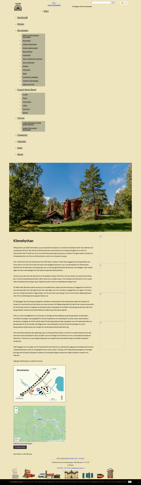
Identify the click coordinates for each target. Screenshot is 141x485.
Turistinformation (20, 447)
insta (75, 458)
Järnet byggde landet (30, 48)
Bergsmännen (27, 51)
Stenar (25, 98)
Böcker (20, 24)
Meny (54, 3)
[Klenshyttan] (70, 231)
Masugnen (26, 70)
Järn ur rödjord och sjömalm (32, 59)
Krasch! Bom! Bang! (26, 89)
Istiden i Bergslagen (30, 44)
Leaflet (52, 441)
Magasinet (22, 135)
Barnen (25, 113)
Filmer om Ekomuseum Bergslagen (31, 36)
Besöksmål (22, 17)
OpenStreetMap (60, 441)
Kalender (21, 141)
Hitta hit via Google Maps (22, 443)
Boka (19, 147)
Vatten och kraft (28, 84)
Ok (130, 482)
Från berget (27, 102)
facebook (70, 458)
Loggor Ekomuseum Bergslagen (30, 129)
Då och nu (26, 109)
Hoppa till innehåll (54, 5)
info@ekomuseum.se (77, 468)
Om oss (20, 117)
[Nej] (138, 482)
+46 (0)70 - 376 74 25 (63, 468)
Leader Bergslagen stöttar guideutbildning (32, 123)
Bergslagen (22, 30)
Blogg (20, 154)
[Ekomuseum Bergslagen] (28, 6)
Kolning (25, 66)
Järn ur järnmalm (28, 62)
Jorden (25, 94)
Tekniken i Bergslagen (30, 81)
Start (46, 11)
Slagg (25, 73)
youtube (81, 458)
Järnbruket (27, 55)
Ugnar (25, 105)
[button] (39, 421)
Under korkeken (74, 471)
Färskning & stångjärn (30, 77)
